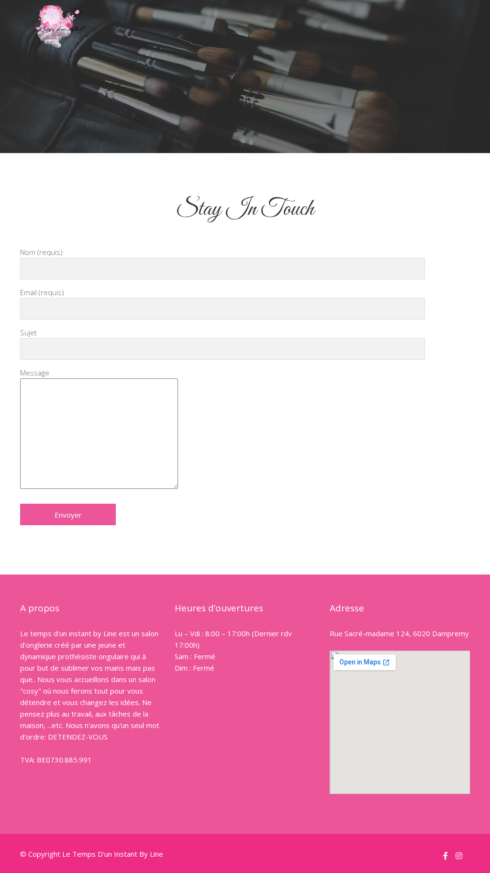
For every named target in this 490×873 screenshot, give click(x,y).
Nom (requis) (41, 252)
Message (34, 372)
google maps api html (365, 813)
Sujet (28, 332)
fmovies (343, 802)
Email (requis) (42, 292)
